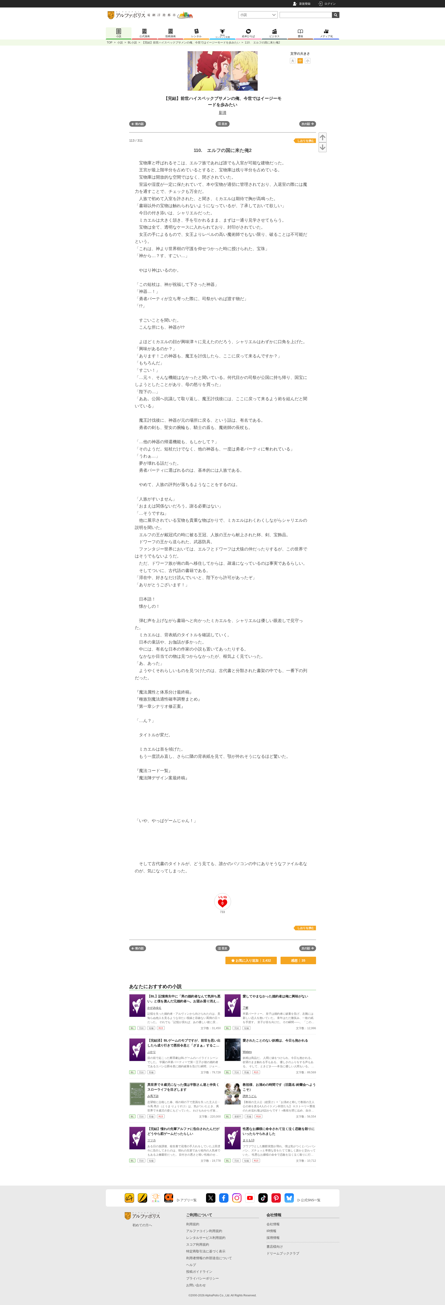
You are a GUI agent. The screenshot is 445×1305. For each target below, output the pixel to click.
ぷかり (151, 1051)
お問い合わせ (196, 1285)
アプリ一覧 (188, 1200)
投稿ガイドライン (199, 1271)
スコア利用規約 (197, 1244)
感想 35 (298, 960)
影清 (222, 113)
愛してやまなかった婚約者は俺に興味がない (275, 996)
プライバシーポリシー (202, 1278)
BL (132, 1028)
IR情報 (271, 1231)
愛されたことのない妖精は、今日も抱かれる (275, 1040)
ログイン (330, 3)
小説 (120, 42)
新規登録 (304, 3)
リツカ (151, 1140)
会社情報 (273, 1224)
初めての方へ (142, 1225)
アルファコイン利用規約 (204, 1231)
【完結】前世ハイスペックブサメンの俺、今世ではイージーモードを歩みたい (191, 42)
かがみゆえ (154, 1007)
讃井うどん (250, 1096)
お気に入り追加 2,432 (253, 960)
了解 (245, 1007)
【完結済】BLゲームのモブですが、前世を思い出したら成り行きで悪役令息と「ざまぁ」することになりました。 (184, 1045)
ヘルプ (191, 1265)
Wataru (247, 1051)
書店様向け (275, 1246)
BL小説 (132, 42)
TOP (109, 42)
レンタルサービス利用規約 (205, 1238)
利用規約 (192, 1224)
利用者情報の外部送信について (209, 1258)
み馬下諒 (153, 1096)
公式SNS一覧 (310, 1200)
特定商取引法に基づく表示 (205, 1251)
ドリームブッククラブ (283, 1253)
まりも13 (248, 1140)
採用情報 (273, 1238)
